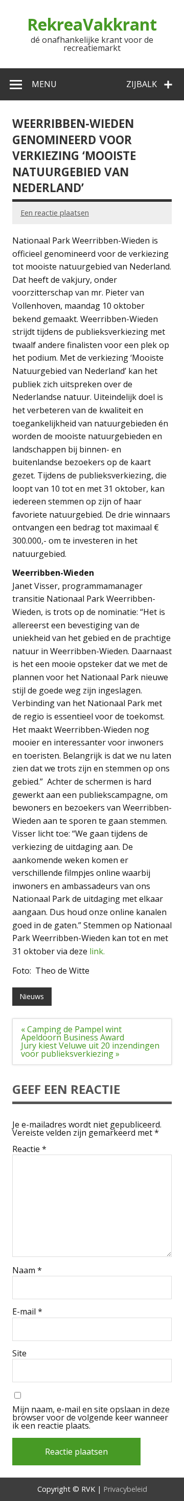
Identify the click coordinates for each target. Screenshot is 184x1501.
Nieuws (31, 996)
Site (19, 1353)
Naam (27, 1270)
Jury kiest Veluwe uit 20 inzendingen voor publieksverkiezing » (90, 1049)
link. (96, 951)
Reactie (29, 1149)
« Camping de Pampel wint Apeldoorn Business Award (72, 1033)
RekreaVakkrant (92, 24)
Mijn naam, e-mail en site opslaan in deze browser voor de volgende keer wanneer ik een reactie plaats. (91, 1417)
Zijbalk (141, 84)
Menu (44, 84)
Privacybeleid (125, 1489)
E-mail (27, 1311)
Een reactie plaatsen (54, 213)
